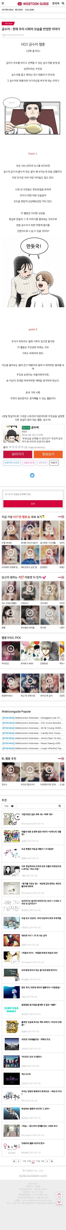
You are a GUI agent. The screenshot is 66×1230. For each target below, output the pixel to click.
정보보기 (48, 454)
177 (33, 1161)
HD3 (24, 431)
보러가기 (18, 454)
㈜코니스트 (33, 1183)
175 (24, 1161)
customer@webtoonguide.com (36, 1200)
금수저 (30, 427)
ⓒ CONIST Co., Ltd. (33, 1170)
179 (42, 1161)
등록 (33, 504)
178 (38, 1161)
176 (29, 1161)
